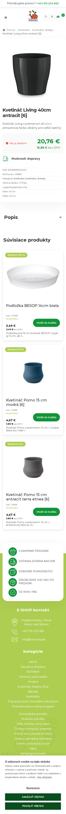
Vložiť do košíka (46, 322)
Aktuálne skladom (33, 666)
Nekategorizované (33, 753)
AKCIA (33, 662)
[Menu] (6, 17)
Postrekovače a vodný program (33, 706)
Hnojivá (33, 681)
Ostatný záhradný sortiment (33, 738)
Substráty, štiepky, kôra (33, 686)
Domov (11, 30)
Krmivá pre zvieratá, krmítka (33, 733)
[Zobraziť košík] (58, 16)
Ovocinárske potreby (33, 714)
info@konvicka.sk (33, 639)
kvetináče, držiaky (42, 30)
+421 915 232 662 (47, 3)
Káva (33, 748)
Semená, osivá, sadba (33, 676)
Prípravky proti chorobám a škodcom (33, 701)
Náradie (33, 691)
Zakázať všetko (33, 797)
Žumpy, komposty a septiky (33, 728)
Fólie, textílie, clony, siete (33, 723)
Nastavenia (33, 788)
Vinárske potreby (33, 719)
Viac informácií (44, 777)
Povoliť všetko (33, 806)
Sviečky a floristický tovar (33, 743)
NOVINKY (33, 671)
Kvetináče (24, 30)
